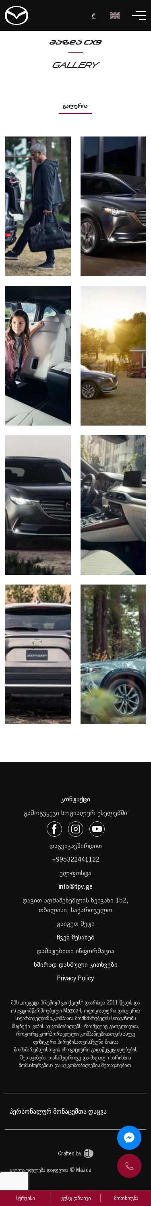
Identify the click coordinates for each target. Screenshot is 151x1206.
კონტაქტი (75, 799)
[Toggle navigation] (139, 15)
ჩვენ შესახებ (76, 937)
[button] (129, 1166)
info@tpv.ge (76, 886)
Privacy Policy (75, 978)
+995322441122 (75, 859)
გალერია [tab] (75, 105)
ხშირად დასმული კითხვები (76, 964)
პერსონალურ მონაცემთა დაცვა (58, 1111)
